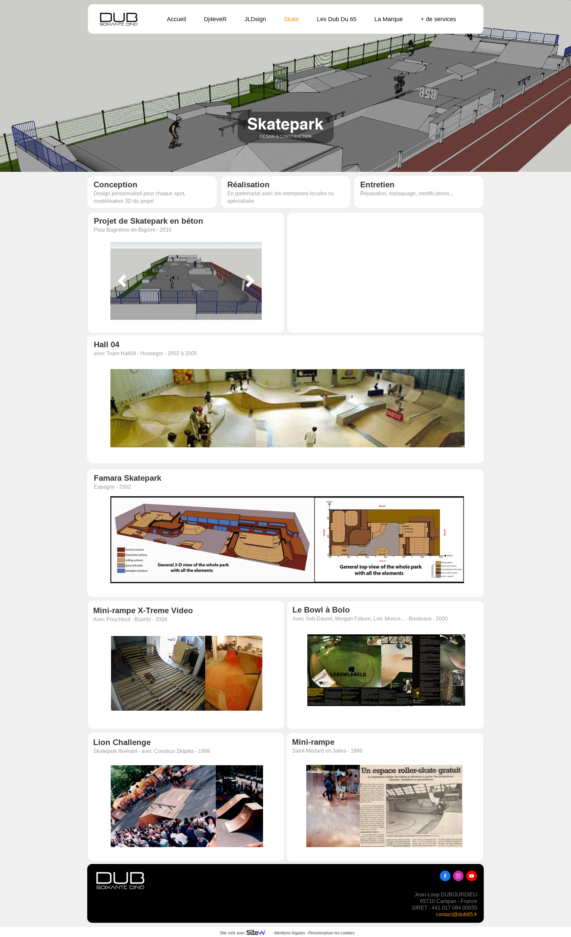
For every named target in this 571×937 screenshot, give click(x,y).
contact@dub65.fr (456, 914)
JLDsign (255, 19)
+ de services (438, 19)
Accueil (176, 19)
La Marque (388, 19)
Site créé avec (233, 933)
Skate (291, 19)
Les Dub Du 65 (337, 19)
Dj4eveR (215, 19)
